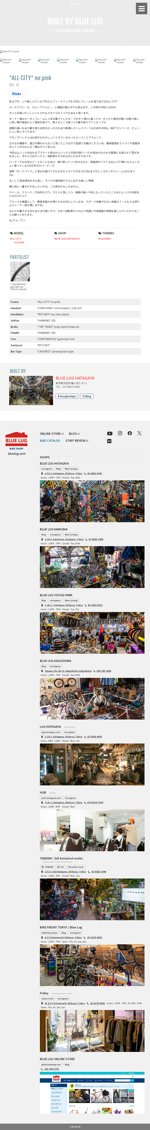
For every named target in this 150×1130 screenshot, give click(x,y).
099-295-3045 (104, 670)
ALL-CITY (15, 238)
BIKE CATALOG (50, 440)
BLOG (73, 433)
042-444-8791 (51, 1068)
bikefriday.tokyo (49, 932)
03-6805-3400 (96, 539)
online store (48, 998)
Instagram (47, 468)
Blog (88, 396)
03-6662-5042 (94, 473)
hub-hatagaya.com (51, 797)
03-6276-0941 (97, 1003)
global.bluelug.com (51, 1064)
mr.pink (19, 242)
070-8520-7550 (95, 802)
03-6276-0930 (94, 937)
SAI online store (76, 866)
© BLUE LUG (75, 1126)
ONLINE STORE (50, 433)
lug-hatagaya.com (51, 732)
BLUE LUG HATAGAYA (67, 238)
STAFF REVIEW (75, 440)
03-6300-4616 (94, 736)
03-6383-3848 (98, 871)
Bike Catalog (71, 468)
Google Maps (67, 396)
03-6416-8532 (95, 605)
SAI (62, 866)
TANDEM (49, 866)
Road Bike (104, 238)
